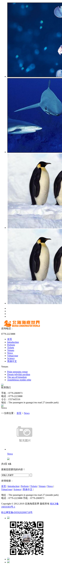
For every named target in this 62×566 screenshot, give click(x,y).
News (10, 353)
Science (11, 358)
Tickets (10, 347)
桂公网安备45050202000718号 (17, 512)
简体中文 (12, 361)
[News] (24, 449)
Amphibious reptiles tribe (19, 380)
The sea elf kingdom (17, 377)
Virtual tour (12, 355)
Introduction (13, 342)
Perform (11, 345)
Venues (10, 350)
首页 (9, 339)
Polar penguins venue (17, 371)
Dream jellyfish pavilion (18, 374)
